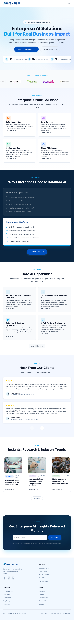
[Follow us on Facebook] (4, 578)
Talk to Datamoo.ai (37, 252)
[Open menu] (69, 3)
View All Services (37, 346)
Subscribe (54, 537)
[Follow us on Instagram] (8, 578)
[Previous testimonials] (32, 428)
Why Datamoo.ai (8, 591)
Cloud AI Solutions (44, 578)
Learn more (10, 130)
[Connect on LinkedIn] (13, 578)
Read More (9, 308)
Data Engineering (44, 568)
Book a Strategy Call (25, 49)
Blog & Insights (7, 601)
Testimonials (6, 604)
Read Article (9, 489)
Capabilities (6, 594)
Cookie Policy (67, 613)
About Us (42, 591)
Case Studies (7, 597)
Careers (41, 594)
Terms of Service (44, 601)
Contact (41, 604)
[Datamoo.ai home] (11, 3)
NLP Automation (43, 581)
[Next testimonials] (42, 428)
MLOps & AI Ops (44, 574)
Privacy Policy (43, 597)
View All (37, 499)
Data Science (43, 571)
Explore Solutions (50, 49)
